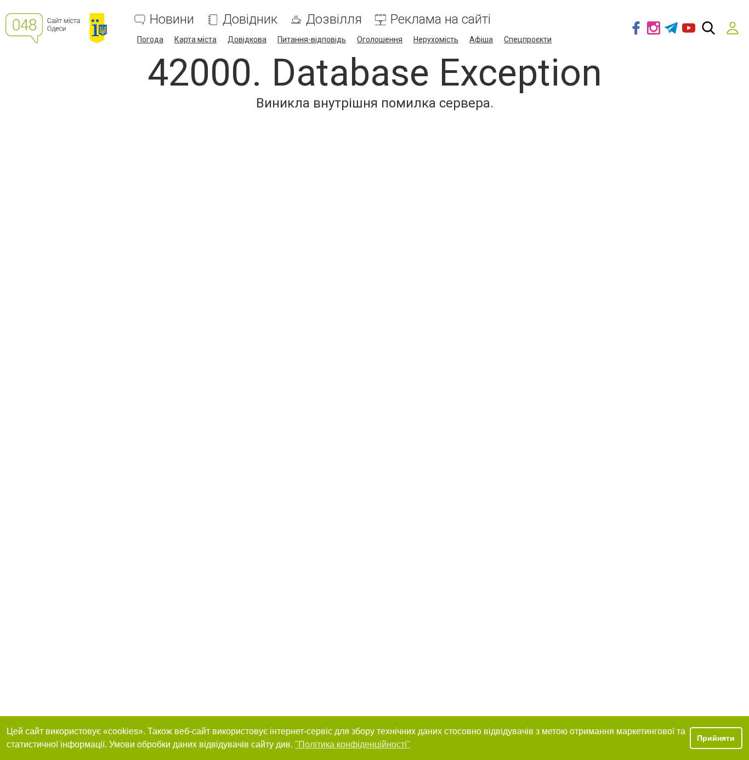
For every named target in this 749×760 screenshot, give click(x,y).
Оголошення (379, 39)
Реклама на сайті (440, 19)
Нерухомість (435, 39)
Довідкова (247, 39)
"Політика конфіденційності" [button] (352, 744)
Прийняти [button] (716, 738)
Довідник (250, 19)
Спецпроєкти (528, 39)
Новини (172, 19)
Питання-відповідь (311, 39)
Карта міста (195, 39)
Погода (150, 39)
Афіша (481, 39)
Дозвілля (334, 19)
